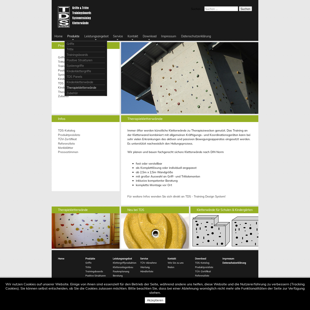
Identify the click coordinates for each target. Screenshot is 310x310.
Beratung (118, 275)
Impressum (228, 258)
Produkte (90, 258)
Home (61, 258)
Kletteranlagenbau (123, 267)
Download (200, 258)
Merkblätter (65, 147)
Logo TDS (75, 17)
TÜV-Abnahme (148, 262)
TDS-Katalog (66, 130)
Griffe (61, 57)
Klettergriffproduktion (124, 262)
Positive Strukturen (95, 275)
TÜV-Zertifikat (67, 139)
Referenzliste (66, 143)
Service (144, 258)
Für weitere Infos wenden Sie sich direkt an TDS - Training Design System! (176, 196)
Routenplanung (121, 271)
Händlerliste (146, 271)
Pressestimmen (68, 152)
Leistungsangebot (122, 258)
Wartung (145, 267)
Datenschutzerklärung (233, 262)
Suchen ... (197, 9)
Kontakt (172, 258)
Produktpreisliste (69, 135)
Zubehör (63, 96)
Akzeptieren (155, 300)
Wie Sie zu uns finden (175, 264)
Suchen (245, 9)
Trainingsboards (94, 271)
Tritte (61, 61)
